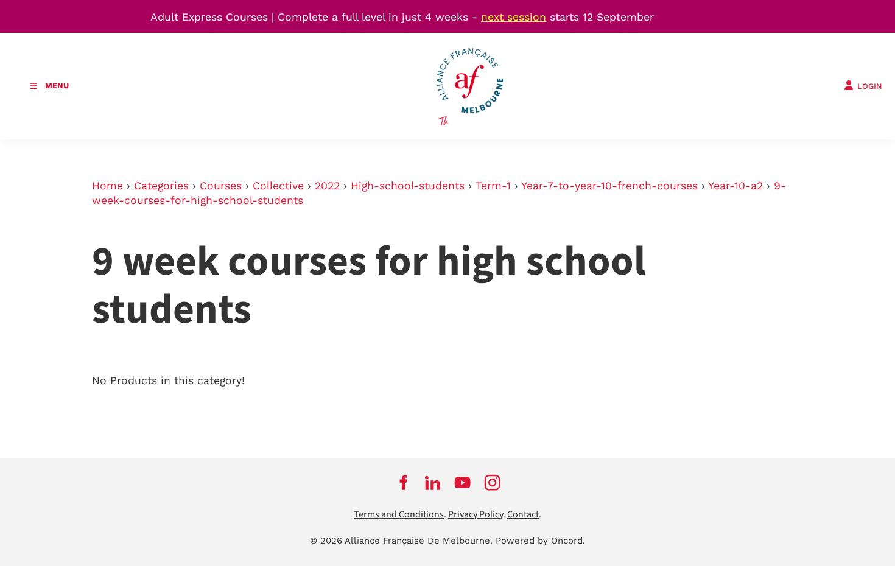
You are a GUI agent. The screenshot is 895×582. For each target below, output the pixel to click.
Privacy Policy (475, 514)
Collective (278, 186)
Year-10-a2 (735, 186)
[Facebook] (402, 483)
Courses (221, 186)
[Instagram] (492, 483)
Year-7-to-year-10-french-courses (609, 186)
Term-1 (493, 186)
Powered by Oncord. (540, 540)
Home (107, 186)
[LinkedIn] (432, 483)
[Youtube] (462, 483)
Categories (161, 186)
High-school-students (408, 186)
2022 (327, 186)
